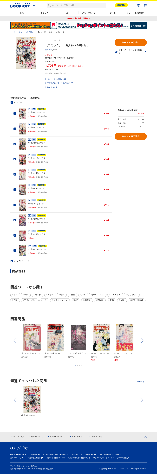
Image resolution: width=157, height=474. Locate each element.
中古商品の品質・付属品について (60, 83)
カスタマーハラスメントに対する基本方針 (25, 458)
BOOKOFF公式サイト (18, 454)
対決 (62, 295)
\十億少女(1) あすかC (36, 112)
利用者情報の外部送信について (79, 458)
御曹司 (50, 295)
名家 (76, 300)
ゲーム (113, 13)
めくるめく (132, 295)
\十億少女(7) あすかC (36, 204)
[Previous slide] (15, 340)
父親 (83, 295)
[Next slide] (142, 340)
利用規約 (74, 454)
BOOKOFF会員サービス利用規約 (54, 454)
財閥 (122, 300)
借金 (73, 295)
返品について (52, 87)
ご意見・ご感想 (96, 437)
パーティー (115, 295)
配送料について (37, 437)
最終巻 (38, 295)
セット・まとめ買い (135, 13)
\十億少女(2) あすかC (36, 127)
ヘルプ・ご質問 (18, 437)
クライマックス (60, 300)
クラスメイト (98, 295)
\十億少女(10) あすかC (37, 249)
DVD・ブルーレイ (90, 13)
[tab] (75, 365)
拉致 (45, 300)
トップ (12, 32)
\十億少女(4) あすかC (36, 158)
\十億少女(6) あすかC (36, 188)
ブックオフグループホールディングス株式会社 (110, 458)
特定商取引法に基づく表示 (55, 458)
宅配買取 (121, 5)
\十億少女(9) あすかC (36, 234)
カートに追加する (130, 42)
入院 (15, 300)
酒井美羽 (48, 50)
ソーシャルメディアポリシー (109, 454)
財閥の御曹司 (137, 300)
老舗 (112, 300)
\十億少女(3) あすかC (36, 143)
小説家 (87, 300)
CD (67, 13)
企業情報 (34, 454)
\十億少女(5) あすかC (36, 173)
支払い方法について (57, 437)
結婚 (26, 295)
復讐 (15, 295)
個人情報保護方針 (87, 454)
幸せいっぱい (30, 300)
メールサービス (78, 437)
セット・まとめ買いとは (56, 79)
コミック (44, 13)
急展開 (100, 300)
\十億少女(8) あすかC (36, 219)
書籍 (22, 13)
